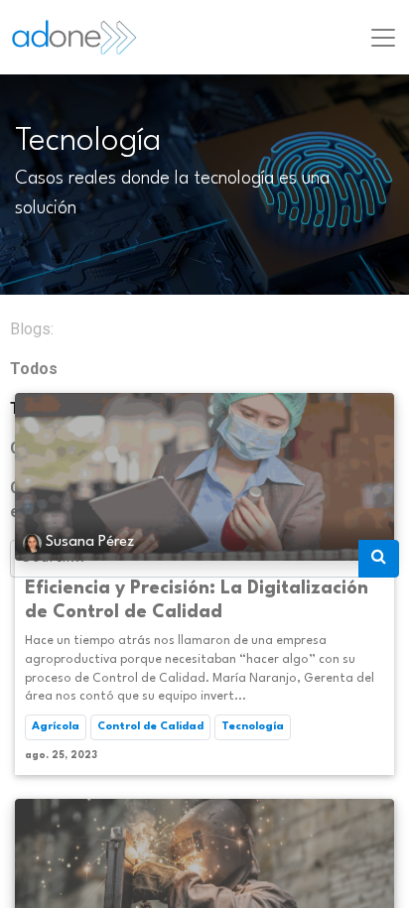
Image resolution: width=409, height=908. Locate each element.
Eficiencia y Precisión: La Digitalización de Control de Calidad (196, 600)
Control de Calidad (150, 726)
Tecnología (252, 726)
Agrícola (55, 726)
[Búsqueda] (378, 559)
